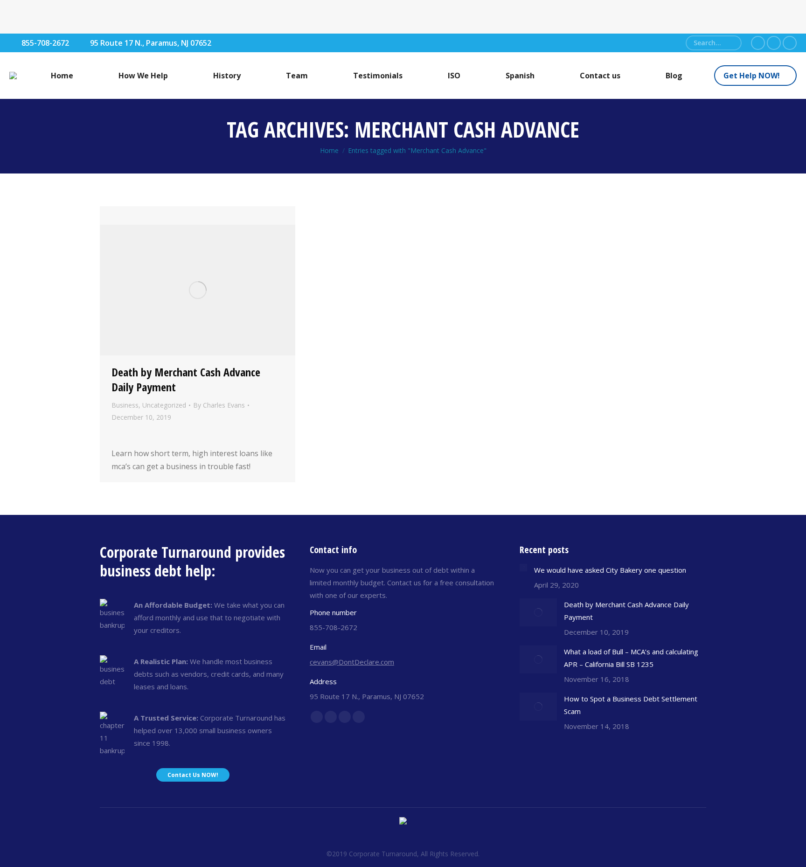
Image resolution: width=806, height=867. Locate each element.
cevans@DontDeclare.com (352, 661)
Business (125, 405)
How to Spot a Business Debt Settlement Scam (630, 705)
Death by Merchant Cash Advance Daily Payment (185, 379)
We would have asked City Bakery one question (610, 570)
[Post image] (523, 567)
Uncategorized (164, 405)
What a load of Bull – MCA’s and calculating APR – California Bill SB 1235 (631, 658)
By (219, 405)
